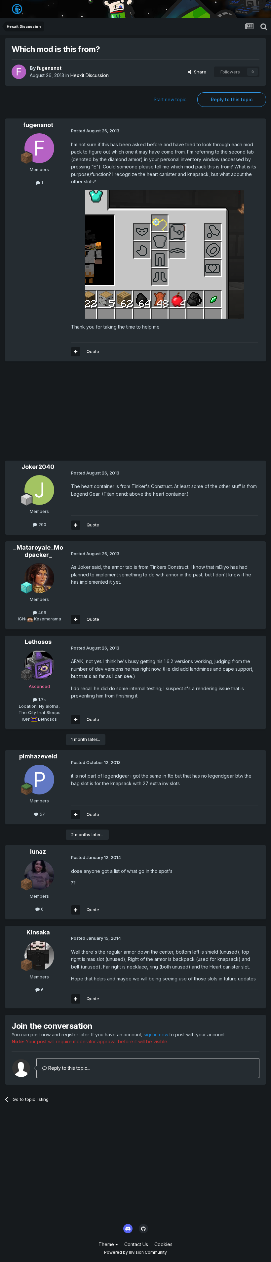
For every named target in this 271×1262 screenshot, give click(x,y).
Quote (93, 351)
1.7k (41, 699)
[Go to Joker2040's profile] (39, 490)
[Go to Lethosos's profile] (39, 665)
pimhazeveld (38, 756)
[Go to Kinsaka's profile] (39, 955)
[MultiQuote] (75, 351)
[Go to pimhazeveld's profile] (39, 779)
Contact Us (136, 1244)
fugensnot (49, 68)
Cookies (163, 1244)
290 (41, 524)
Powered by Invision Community (135, 1252)
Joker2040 (38, 466)
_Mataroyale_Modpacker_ (38, 551)
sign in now (156, 1034)
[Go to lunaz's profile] (39, 875)
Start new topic (170, 99)
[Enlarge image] (164, 254)
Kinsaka (38, 932)
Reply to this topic (231, 99)
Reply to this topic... (68, 1068)
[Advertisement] (82, 414)
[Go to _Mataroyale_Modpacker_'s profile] (39, 578)
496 (41, 612)
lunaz (38, 851)
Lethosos (38, 641)
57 (41, 814)
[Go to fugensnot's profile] (19, 72)
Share (198, 71)
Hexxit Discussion (89, 75)
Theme (106, 1244)
